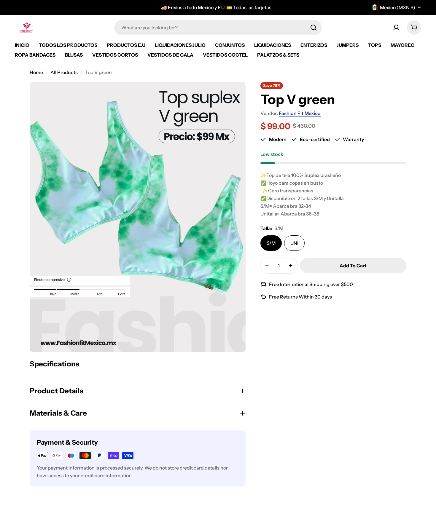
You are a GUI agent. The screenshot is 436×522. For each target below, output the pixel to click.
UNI (294, 243)
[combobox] (218, 27)
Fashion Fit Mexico (300, 113)
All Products (64, 72)
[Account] (396, 27)
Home (36, 72)
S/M (271, 243)
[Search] (313, 27)
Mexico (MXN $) (397, 7)
